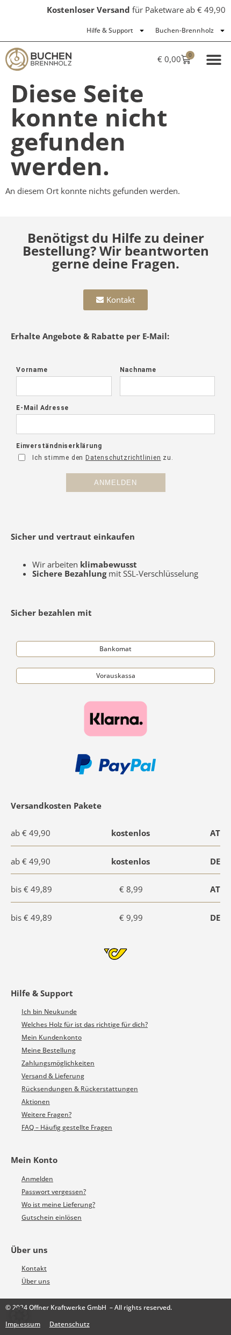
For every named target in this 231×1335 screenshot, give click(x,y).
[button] (213, 59)
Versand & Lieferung (52, 1075)
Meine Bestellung (48, 1050)
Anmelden (37, 1178)
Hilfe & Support (109, 30)
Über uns (35, 1281)
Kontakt (34, 1268)
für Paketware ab (136, 9)
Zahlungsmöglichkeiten (58, 1063)
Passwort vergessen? (53, 1191)
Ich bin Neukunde (49, 1011)
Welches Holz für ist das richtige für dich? (84, 1024)
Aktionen (35, 1101)
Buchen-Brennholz (184, 30)
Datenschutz (69, 1324)
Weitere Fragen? (46, 1114)
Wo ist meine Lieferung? (58, 1204)
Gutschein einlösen (51, 1217)
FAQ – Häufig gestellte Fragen (66, 1127)
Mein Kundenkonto (51, 1037)
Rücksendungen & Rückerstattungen (79, 1088)
